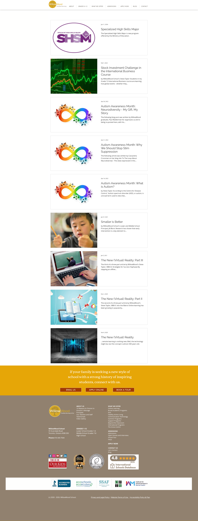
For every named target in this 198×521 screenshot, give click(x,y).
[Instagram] (53, 455)
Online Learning (113, 408)
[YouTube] (57, 455)
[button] (83, 6)
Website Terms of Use (120, 497)
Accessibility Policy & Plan (140, 497)
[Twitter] (61, 455)
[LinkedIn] (65, 455)
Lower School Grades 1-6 (86, 431)
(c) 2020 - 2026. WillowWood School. (62, 497)
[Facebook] (50, 455)
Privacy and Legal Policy (100, 497)
